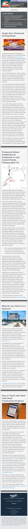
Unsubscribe (19, 501)
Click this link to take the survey (10, 383)
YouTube (10, 472)
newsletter (15, 467)
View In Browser (21, 498)
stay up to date (14, 458)
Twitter (3, 472)
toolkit (14, 86)
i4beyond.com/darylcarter (19, 297)
